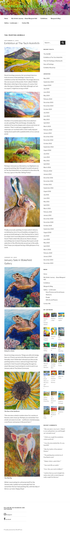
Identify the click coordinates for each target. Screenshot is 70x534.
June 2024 (47, 92)
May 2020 (47, 242)
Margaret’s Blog (56, 18)
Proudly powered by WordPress (13, 529)
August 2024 (47, 85)
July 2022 (46, 153)
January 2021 (47, 215)
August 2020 (47, 232)
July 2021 (46, 194)
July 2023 (46, 112)
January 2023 (48, 133)
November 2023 (48, 106)
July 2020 (46, 236)
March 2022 (47, 167)
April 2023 (47, 123)
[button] (47, 319)
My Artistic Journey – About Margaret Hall (24, 18)
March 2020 (47, 249)
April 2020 (47, 246)
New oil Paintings (49, 64)
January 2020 (48, 256)
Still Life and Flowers (52, 300)
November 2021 (48, 181)
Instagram (9, 514)
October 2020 (48, 225)
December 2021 (48, 177)
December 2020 (48, 218)
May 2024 (47, 95)
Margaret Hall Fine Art (30, 6)
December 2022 (48, 136)
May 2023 (47, 119)
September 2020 (49, 229)
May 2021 (46, 201)
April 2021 (46, 205)
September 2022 (49, 147)
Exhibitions (44, 18)
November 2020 (48, 222)
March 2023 (47, 126)
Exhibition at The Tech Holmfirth (21, 43)
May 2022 (46, 160)
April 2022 (47, 164)
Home (6, 18)
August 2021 (47, 191)
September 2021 (48, 188)
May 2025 (47, 78)
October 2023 (48, 109)
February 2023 (48, 130)
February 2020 (48, 253)
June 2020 (47, 239)
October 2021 (48, 184)
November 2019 (48, 263)
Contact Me (25, 23)
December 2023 (48, 102)
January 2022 (47, 174)
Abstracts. (49, 294)
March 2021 (47, 208)
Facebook (8, 519)
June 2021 (47, 198)
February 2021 (48, 212)
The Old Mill (47, 54)
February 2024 (48, 99)
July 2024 (46, 88)
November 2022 (48, 140)
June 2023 (47, 116)
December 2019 (48, 260)
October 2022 (48, 143)
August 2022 (47, 150)
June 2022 (47, 157)
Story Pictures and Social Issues (55, 292)
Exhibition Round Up (49, 67)
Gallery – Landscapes (10, 23)
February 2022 (48, 171)
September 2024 (49, 82)
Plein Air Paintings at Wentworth (53, 61)
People (48, 297)
